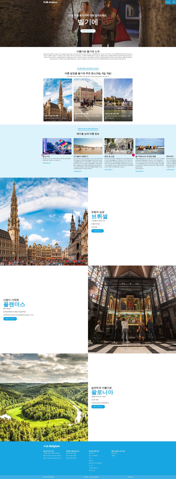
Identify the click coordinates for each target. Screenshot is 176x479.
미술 (90, 458)
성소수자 (91, 465)
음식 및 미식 (92, 453)
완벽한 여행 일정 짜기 (88, 31)
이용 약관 (86, 477)
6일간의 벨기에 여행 (71, 455)
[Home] (158, 2)
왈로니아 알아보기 (98, 406)
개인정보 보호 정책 (93, 477)
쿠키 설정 (130, 477)
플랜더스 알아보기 (10, 318)
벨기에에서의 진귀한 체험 (95, 463)
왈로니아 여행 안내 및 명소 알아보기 (52, 458)
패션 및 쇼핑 (92, 470)
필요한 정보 (114, 453)
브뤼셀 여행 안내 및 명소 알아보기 (51, 453)
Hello (51, 446)
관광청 (113, 455)
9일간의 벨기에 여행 (71, 458)
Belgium (50, 2)
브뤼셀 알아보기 (98, 230)
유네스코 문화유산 (93, 455)
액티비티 (91, 460)
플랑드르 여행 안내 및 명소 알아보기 (52, 455)
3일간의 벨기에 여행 (71, 453)
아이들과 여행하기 (93, 468)
